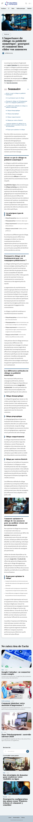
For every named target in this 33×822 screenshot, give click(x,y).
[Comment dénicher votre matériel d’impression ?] (16, 690)
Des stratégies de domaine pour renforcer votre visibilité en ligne (15, 777)
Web (3, 669)
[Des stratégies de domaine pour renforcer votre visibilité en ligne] (16, 764)
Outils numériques (6, 701)
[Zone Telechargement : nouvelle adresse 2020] (16, 721)
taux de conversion (12, 83)
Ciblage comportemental (13, 117)
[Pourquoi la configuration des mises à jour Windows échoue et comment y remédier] (16, 788)
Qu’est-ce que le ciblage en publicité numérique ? (16, 94)
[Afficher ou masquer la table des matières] (25, 89)
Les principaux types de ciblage (15, 98)
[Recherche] (26, 3)
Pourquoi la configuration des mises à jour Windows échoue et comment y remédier (15, 802)
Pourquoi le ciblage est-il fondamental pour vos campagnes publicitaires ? (16, 102)
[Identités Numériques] (11, 3)
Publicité (6, 34)
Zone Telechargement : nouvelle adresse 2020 (16, 736)
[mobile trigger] (3, 3)
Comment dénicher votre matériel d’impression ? (13, 704)
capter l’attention (12, 65)
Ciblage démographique (13, 110)
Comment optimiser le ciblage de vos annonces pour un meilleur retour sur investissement (16, 125)
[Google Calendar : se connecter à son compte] (16, 659)
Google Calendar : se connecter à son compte (16, 673)
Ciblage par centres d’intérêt (15, 120)
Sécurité (5, 796)
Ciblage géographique (13, 113)
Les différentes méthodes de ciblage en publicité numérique (16, 106)
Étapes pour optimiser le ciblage (16, 129)
